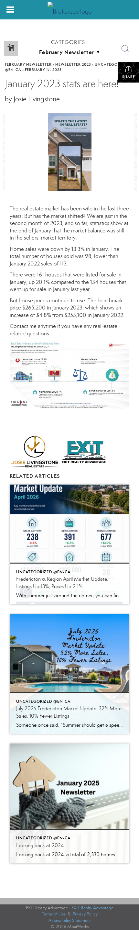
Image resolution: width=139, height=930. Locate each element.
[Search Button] (125, 49)
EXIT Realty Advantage (92, 908)
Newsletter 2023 (73, 64)
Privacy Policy (85, 914)
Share (128, 76)
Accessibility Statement (69, 920)
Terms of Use (54, 914)
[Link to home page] (69, 10)
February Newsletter (28, 64)
